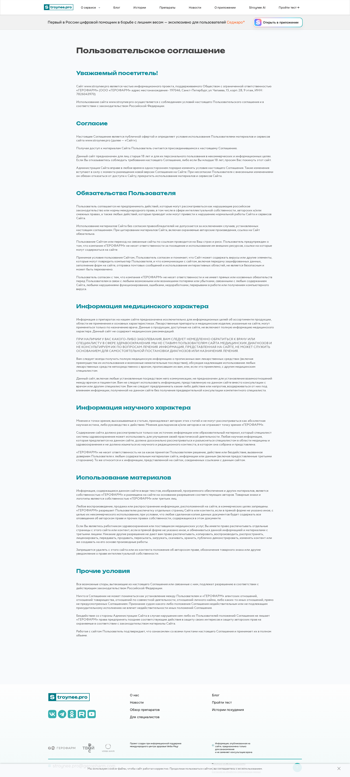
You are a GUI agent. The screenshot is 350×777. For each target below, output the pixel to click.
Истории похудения (228, 710)
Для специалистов (145, 717)
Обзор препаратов (145, 710)
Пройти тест (288, 7)
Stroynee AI (257, 7)
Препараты (167, 7)
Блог (116, 7)
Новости (195, 7)
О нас (134, 695)
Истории (139, 7)
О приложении (225, 7)
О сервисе (88, 7)
